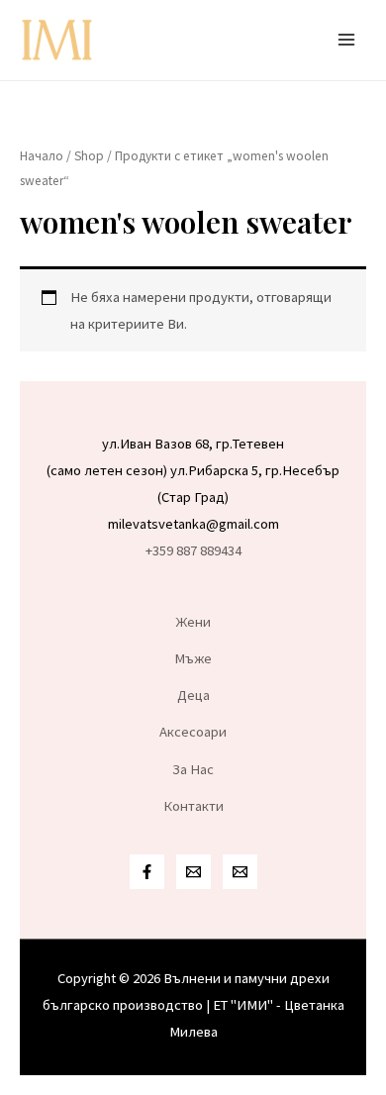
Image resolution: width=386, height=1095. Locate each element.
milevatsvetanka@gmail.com (193, 524)
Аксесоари (193, 732)
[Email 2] (240, 871)
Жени (193, 622)
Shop (89, 156)
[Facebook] (147, 871)
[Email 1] (193, 871)
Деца (193, 695)
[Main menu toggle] (346, 39)
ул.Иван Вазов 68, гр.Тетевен (193, 443)
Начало (41, 156)
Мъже (193, 658)
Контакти (193, 806)
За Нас (193, 769)
